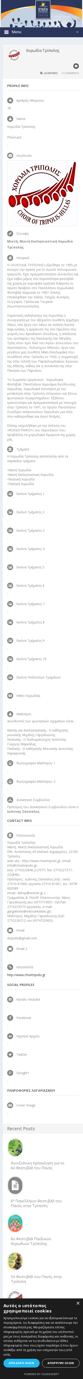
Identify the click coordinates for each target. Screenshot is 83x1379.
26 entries (50, 73)
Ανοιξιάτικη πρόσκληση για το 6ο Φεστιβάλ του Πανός (37, 1165)
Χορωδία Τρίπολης (42, 50)
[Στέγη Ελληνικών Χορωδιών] (41, 13)
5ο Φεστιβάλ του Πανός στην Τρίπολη (36, 1279)
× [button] (78, 1303)
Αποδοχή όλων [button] (21, 1363)
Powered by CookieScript (41, 1374)
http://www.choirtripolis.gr (26, 975)
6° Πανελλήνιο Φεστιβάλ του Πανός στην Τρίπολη (36, 1203)
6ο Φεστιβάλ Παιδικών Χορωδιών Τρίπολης (31, 1241)
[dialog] (41, 1338)
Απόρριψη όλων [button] (60, 1363)
